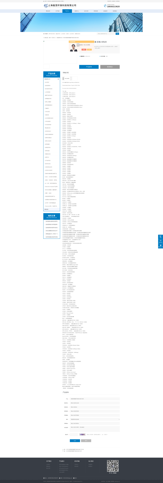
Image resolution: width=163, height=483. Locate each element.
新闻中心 (77, 11)
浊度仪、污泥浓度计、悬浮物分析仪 (52, 180)
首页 (50, 37)
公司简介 (48, 464)
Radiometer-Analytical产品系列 (51, 186)
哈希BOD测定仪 (48, 137)
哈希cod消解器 (48, 101)
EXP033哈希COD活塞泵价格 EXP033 (64, 470)
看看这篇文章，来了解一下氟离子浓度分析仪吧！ (52, 233)
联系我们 (118, 1)
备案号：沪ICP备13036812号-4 (76, 481)
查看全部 (46, 209)
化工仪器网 (108, 481)
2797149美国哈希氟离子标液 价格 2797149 (75, 449)
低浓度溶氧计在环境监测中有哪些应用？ (52, 224)
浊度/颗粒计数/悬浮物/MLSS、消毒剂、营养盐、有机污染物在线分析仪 (52, 199)
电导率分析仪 (47, 163)
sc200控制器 (47, 92)
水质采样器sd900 (48, 167)
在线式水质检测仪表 (49, 134)
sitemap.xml (117, 481)
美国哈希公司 (59, 37)
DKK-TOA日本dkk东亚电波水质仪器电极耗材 (64, 466)
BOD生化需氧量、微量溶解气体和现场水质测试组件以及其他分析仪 (52, 189)
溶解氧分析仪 (47, 153)
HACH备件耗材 (48, 124)
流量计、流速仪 (48, 193)
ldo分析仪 (47, 82)
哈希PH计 (47, 157)
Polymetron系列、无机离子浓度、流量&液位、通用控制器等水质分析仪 (52, 206)
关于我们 (58, 11)
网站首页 (48, 11)
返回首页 (109, 1)
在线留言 (113, 1)
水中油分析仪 (47, 160)
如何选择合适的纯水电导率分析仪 (52, 221)
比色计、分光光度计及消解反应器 (52, 176)
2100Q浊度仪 (48, 121)
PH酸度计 (47, 108)
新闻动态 (48, 466)
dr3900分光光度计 (48, 170)
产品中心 (67, 11)
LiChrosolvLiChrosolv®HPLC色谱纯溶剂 (64, 468)
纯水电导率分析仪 (48, 88)
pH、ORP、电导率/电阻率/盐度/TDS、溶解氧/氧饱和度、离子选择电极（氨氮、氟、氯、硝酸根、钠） (52, 183)
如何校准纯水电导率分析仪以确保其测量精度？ (52, 227)
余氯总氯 (47, 114)
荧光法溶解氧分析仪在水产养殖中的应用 (52, 230)
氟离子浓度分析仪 (48, 95)
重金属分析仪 (47, 127)
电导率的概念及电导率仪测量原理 (52, 237)
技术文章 (86, 11)
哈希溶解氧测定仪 (48, 105)
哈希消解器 (47, 144)
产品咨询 (89, 67)
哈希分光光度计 (48, 140)
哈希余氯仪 (47, 150)
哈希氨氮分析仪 (48, 98)
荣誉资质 (96, 11)
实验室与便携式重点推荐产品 (51, 173)
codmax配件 (61, 472)
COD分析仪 (47, 111)
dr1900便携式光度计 (49, 118)
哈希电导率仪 (47, 147)
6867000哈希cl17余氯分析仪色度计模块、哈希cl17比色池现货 (64, 464)
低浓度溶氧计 (47, 85)
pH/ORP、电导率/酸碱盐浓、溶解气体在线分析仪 (52, 202)
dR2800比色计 (48, 131)
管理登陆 (112, 481)
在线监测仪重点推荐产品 (50, 196)
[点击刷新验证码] (82, 434)
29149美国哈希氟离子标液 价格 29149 (74, 451)
